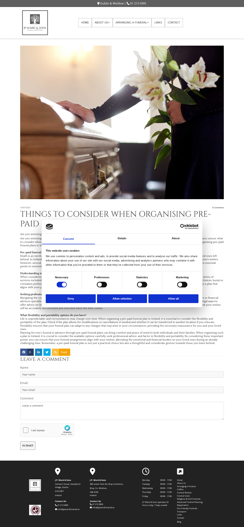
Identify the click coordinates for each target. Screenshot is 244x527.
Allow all (173, 298)
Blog (179, 521)
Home (85, 23)
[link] (102, 22)
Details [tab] (122, 238)
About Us (101, 23)
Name (24, 367)
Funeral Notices (184, 492)
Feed (64, 352)
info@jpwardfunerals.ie (68, 509)
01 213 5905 (138, 3)
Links (158, 23)
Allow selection (122, 298)
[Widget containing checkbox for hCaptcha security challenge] (47, 430)
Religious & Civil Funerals (188, 498)
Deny (71, 298)
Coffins (180, 489)
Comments (218, 207)
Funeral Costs (183, 495)
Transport (181, 511)
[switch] (102, 284)
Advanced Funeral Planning (190, 502)
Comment (27, 398)
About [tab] (176, 238)
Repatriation (183, 505)
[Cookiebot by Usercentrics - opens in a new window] (182, 226)
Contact (174, 23)
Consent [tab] (68, 239)
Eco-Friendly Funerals (187, 508)
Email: (24, 383)
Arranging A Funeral (131, 23)
